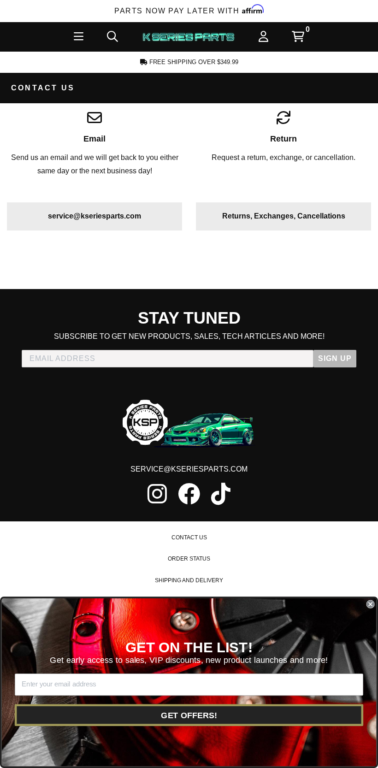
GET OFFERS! (189, 715)
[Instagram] (157, 494)
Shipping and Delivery (189, 580)
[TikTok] (220, 494)
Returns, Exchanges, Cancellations (283, 216)
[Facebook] (189, 494)
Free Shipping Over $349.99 (193, 62)
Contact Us (189, 537)
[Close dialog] (370, 604)
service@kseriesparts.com (94, 216)
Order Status (189, 558)
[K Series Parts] (189, 37)
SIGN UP (335, 358)
